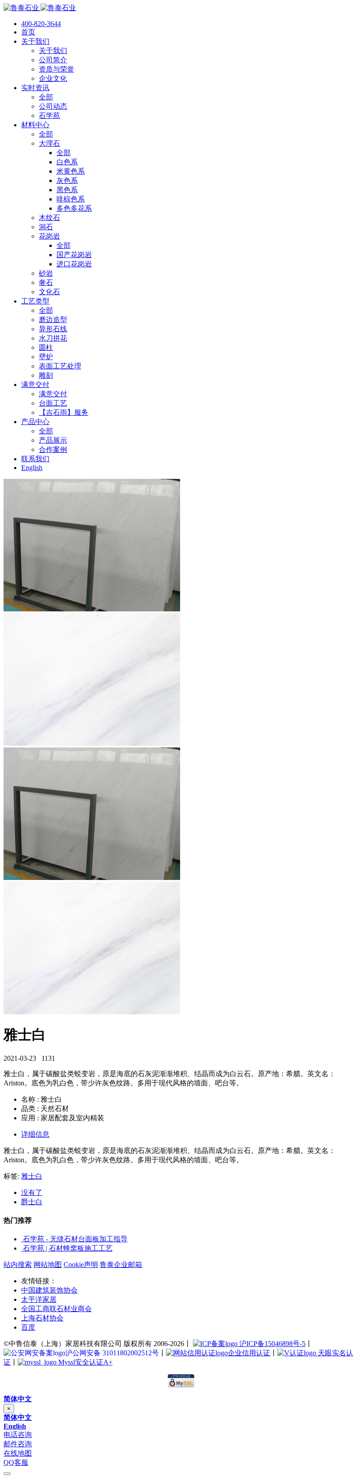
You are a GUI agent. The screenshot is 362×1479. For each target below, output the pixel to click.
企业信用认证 (249, 1353)
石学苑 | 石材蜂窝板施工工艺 (68, 1248)
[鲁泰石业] (40, 7)
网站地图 (48, 1264)
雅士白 (31, 1176)
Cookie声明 (81, 1264)
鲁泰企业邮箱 (121, 1264)
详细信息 (35, 1134)
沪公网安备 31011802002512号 (112, 1353)
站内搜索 (18, 1264)
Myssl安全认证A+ (85, 1362)
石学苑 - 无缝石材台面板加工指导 (75, 1239)
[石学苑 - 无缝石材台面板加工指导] (22, 1239)
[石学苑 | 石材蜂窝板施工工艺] (22, 1248)
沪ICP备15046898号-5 (271, 1343)
